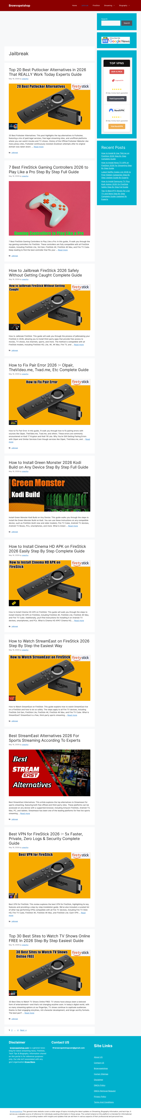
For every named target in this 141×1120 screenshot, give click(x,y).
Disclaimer (98, 1080)
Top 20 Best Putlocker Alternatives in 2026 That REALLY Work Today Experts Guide (47, 72)
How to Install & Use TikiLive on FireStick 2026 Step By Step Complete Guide (115, 156)
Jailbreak (84, 5)
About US (98, 1057)
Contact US (99, 1063)
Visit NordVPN (117, 126)
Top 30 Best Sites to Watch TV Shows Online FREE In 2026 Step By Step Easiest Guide (49, 938)
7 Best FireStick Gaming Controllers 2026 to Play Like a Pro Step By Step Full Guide (48, 169)
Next (23, 1030)
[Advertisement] (49, 28)
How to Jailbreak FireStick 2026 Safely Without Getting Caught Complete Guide (45, 272)
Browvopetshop (19, 5)
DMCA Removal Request (105, 1091)
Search (104, 19)
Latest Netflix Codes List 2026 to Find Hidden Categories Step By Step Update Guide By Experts (116, 175)
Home (74, 5)
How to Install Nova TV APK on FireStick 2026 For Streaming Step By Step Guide (116, 165)
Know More (30, 1062)
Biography (123, 5)
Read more (39, 147)
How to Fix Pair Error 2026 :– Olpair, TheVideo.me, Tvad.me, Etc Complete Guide (49, 367)
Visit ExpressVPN (116, 99)
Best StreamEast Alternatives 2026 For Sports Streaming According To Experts (44, 738)
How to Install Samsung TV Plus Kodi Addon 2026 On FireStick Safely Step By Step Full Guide (115, 184)
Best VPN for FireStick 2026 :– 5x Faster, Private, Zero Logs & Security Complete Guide (46, 838)
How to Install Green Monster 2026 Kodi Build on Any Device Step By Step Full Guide (48, 464)
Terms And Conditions (104, 1102)
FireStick (96, 5)
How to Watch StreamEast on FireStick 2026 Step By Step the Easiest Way (49, 643)
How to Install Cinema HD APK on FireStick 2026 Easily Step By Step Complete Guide (47, 548)
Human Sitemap (101, 1074)
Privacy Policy (100, 1096)
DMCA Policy (99, 1085)
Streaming (108, 5)
